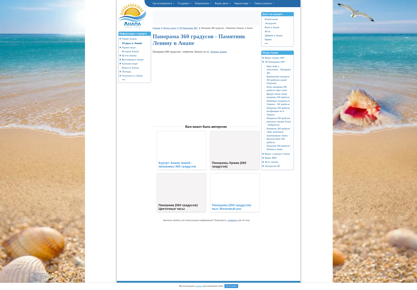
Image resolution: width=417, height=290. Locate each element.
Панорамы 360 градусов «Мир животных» (278, 130)
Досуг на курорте (272, 14)
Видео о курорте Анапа (277, 153)
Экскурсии (270, 23)
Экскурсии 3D (272, 166)
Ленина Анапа (218, 51)
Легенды (126, 71)
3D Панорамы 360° (275, 61)
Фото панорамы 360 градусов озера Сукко (276, 89)
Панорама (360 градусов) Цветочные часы (180, 174)
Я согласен (231, 286)
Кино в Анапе (272, 27)
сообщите (232, 220)
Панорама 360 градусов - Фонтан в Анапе (278, 148)
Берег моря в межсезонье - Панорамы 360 (278, 69)
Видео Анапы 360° (275, 57)
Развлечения (202, 3)
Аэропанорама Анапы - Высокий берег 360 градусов (277, 139)
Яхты (267, 31)
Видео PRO (271, 157)
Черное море (241, 3)
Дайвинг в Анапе (274, 35)
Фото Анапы (271, 161)
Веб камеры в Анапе (133, 59)
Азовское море (130, 63)
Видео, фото (222, 3)
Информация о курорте (133, 33)
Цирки (268, 39)
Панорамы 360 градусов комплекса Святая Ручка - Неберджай (278, 121)
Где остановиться (163, 3)
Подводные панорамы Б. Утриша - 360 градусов (278, 103)
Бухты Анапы (129, 55)
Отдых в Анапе (132, 43)
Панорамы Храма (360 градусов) (228, 132)
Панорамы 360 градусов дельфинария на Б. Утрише (278, 111)
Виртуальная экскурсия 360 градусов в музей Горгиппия (277, 79)
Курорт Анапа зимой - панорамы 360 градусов (177, 134)
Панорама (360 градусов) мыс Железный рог (232, 176)
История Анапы (130, 51)
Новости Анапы (130, 67)
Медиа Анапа (270, 52)
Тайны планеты (263, 3)
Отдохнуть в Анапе (132, 75)
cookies (198, 286)
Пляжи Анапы (129, 38)
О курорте (184, 3)
